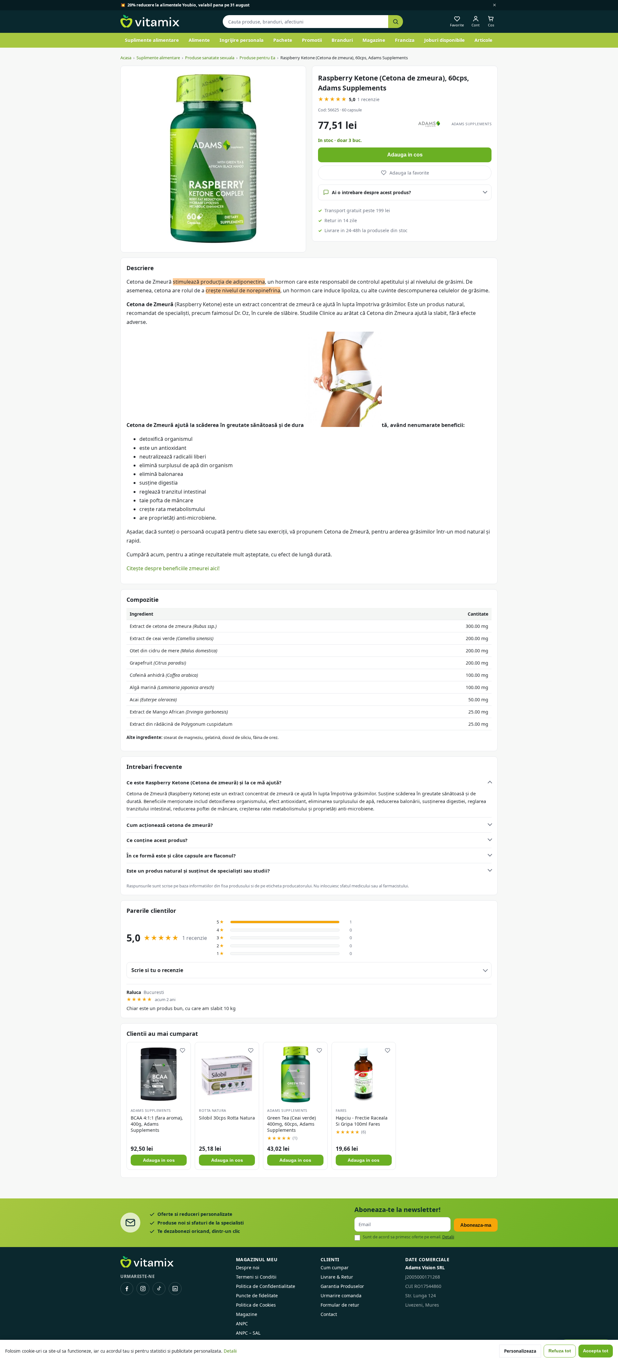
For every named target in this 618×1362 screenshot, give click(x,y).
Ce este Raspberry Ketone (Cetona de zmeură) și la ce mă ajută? (203, 782)
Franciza (405, 40)
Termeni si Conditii (256, 1277)
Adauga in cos (405, 154)
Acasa (125, 58)
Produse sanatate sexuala (209, 58)
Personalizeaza (520, 1351)
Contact (329, 1314)
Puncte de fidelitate (257, 1295)
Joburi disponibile (444, 40)
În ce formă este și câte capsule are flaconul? (181, 855)
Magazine (373, 40)
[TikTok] (159, 1288)
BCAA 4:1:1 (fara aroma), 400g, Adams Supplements (157, 1124)
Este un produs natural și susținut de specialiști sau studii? (198, 870)
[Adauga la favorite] (182, 1050)
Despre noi (247, 1267)
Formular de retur (340, 1305)
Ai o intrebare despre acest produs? (371, 192)
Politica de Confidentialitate (265, 1286)
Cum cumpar (335, 1267)
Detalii (448, 1237)
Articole (483, 40)
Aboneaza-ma (475, 1225)
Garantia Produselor (342, 1286)
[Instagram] (142, 1288)
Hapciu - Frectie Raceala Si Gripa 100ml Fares (362, 1121)
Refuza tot (559, 1350)
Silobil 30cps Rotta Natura (227, 1118)
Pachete (282, 40)
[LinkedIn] (175, 1288)
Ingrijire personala (242, 40)
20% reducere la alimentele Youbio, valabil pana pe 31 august (188, 5)
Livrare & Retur (337, 1277)
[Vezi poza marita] (213, 159)
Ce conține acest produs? (156, 840)
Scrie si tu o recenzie (157, 970)
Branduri (342, 40)
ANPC (242, 1323)
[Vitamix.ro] (149, 21)
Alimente (199, 40)
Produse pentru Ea (257, 58)
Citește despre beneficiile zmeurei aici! (173, 568)
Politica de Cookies (256, 1305)
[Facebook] (126, 1288)
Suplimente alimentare (152, 40)
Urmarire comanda (341, 1295)
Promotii (312, 40)
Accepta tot (595, 1350)
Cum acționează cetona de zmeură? (169, 825)
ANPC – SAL (248, 1333)
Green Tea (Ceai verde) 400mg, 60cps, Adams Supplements (291, 1124)
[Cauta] (395, 21)
